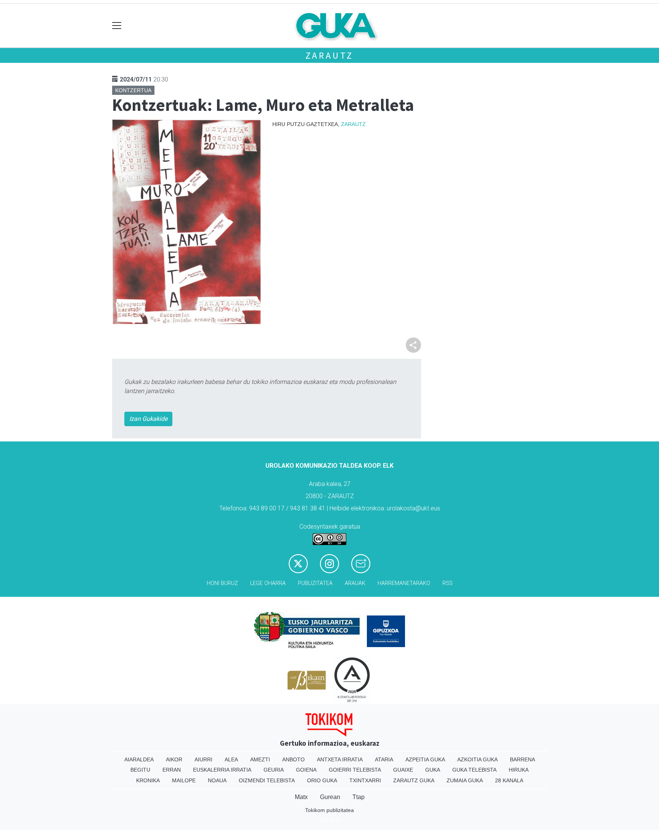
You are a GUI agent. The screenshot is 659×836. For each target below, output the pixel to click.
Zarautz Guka (413, 780)
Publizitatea (315, 583)
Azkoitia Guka (477, 759)
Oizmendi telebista (267, 780)
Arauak (355, 583)
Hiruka (519, 770)
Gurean (330, 797)
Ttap (358, 797)
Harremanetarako (404, 583)
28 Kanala (509, 780)
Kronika (148, 780)
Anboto (293, 759)
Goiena (306, 770)
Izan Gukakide (148, 418)
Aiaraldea (139, 759)
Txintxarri (365, 780)
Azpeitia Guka (425, 759)
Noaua (217, 780)
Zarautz (329, 55)
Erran (171, 770)
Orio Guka (322, 780)
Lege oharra (268, 583)
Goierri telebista (355, 770)
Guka (432, 770)
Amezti (260, 759)
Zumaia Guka (465, 780)
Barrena (522, 759)
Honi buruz (222, 583)
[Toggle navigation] (117, 25)
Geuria (274, 770)
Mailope (184, 780)
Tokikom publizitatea (329, 810)
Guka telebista (474, 770)
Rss (447, 583)
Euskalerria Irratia (222, 770)
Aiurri (203, 759)
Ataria (384, 759)
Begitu (140, 770)
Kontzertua (133, 90)
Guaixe (403, 770)
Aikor (174, 759)
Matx (301, 797)
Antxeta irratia (340, 759)
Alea (231, 759)
